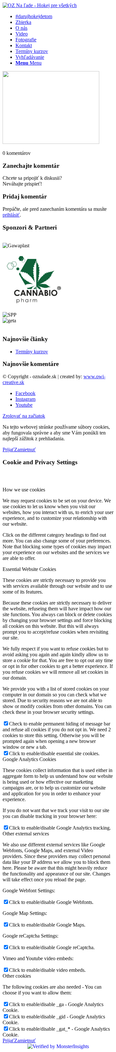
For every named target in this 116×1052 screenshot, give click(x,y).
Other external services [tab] (26, 833)
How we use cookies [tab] (24, 489)
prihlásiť (11, 215)
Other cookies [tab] (17, 976)
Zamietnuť (25, 449)
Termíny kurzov (31, 351)
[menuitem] (64, 16)
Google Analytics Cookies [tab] (29, 759)
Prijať (8, 449)
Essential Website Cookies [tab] (29, 569)
